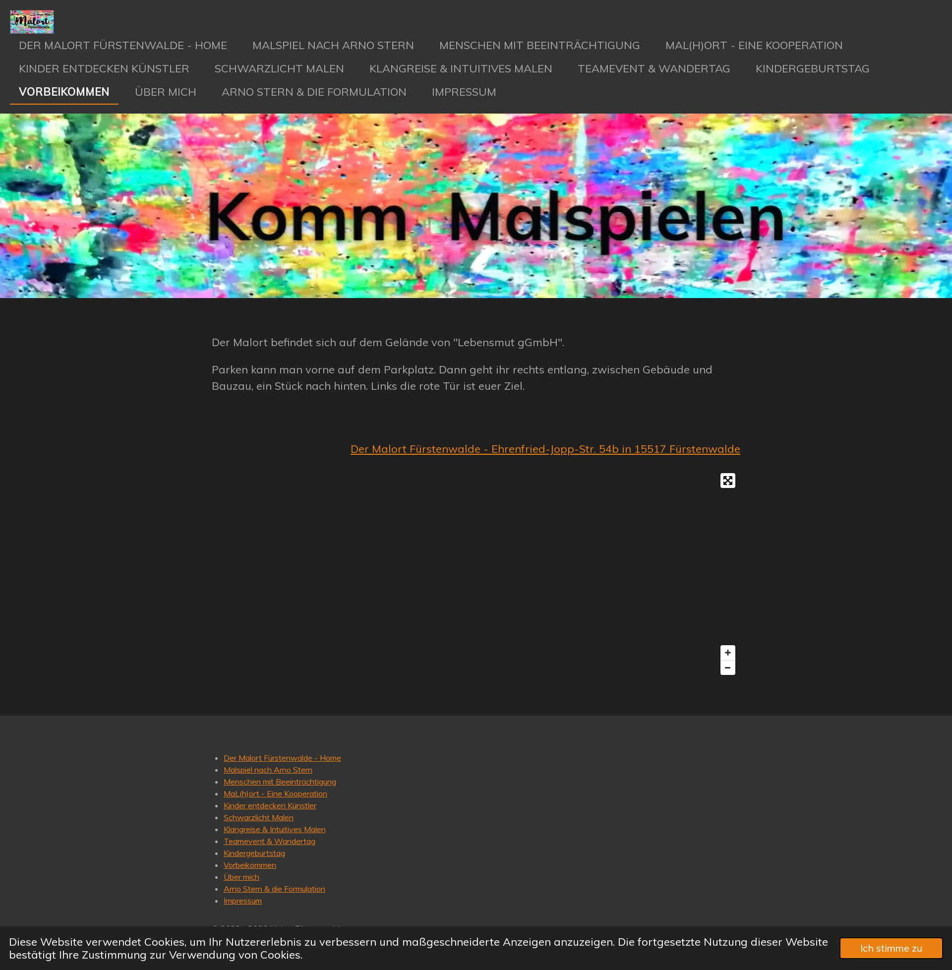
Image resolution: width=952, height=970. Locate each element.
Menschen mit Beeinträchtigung (280, 782)
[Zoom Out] (727, 667)
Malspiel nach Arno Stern (268, 770)
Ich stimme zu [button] (891, 948)
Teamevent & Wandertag (269, 841)
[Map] (476, 574)
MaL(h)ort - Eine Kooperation (275, 793)
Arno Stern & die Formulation (274, 889)
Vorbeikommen (250, 865)
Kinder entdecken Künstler (270, 805)
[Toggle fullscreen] (727, 480)
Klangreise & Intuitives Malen (275, 829)
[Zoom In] (727, 652)
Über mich (241, 877)
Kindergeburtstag (254, 853)
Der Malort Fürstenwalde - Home (282, 758)
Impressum (243, 901)
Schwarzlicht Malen (259, 817)
